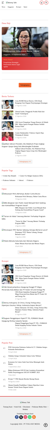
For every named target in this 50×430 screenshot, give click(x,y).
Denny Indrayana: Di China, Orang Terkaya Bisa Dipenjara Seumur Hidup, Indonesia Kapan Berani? (31, 310)
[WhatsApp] (30, 417)
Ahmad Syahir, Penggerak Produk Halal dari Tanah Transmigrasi (30, 113)
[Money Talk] (11, 2)
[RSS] (34, 417)
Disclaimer (26, 407)
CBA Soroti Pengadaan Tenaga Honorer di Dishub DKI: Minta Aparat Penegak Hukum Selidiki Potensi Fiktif (31, 124)
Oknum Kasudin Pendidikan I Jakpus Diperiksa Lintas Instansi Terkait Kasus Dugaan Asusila (26, 386)
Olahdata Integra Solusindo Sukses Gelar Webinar (24, 356)
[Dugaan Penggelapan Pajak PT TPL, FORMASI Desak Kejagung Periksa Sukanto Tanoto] (25, 319)
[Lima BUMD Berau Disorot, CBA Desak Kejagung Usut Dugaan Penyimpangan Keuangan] (7, 104)
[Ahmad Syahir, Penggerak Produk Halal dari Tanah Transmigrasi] (7, 115)
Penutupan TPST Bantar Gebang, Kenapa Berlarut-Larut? (28, 233)
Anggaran (6, 54)
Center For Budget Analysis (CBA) (31, 176)
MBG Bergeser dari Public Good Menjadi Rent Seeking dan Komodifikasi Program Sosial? (30, 209)
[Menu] (3, 3)
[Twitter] (21, 417)
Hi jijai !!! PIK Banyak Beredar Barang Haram (23, 379)
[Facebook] (17, 417)
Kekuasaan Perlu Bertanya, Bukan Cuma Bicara (30, 196)
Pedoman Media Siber (39, 407)
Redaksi (25, 409)
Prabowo (30, 180)
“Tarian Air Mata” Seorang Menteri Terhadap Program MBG (30, 222)
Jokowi (21, 180)
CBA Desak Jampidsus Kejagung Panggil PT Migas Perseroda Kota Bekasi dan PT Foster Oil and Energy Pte (31, 294)
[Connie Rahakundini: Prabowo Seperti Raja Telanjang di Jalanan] (7, 136)
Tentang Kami (7, 407)
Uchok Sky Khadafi (9, 176)
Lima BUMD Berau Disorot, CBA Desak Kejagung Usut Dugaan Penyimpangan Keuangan (31, 102)
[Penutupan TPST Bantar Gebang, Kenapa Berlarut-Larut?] (25, 230)
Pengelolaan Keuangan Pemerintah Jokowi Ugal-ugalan (11, 64)
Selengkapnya (25, 85)
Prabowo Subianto (9, 180)
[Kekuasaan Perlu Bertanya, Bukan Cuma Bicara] (21, 193)
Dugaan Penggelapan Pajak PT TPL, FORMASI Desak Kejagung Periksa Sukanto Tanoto (31, 324)
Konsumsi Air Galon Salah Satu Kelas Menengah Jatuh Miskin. (26, 363)
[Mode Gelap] (42, 3)
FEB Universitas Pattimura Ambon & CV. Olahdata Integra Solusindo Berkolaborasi (27, 348)
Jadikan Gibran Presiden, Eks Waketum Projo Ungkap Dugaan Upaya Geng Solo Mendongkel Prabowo (30, 151)
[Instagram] (25, 417)
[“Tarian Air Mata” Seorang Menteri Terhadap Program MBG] (25, 217)
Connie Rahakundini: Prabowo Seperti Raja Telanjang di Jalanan (29, 134)
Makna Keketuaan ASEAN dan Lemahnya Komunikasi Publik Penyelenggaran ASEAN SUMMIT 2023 (26, 371)
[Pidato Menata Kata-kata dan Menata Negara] (20, 241)
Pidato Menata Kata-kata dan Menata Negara (29, 243)
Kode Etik (17, 407)
